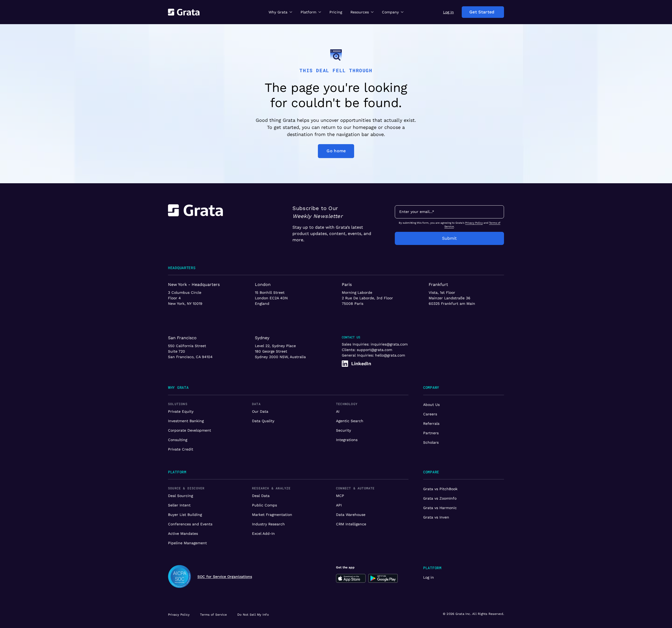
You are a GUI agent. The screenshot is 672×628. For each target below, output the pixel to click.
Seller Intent (179, 505)
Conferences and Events (190, 524)
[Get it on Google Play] (383, 578)
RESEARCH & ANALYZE (271, 488)
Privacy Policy (474, 222)
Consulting (177, 440)
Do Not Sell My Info (253, 614)
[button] (280, 12)
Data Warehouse (350, 514)
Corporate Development (189, 430)
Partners (431, 433)
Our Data (260, 411)
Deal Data (261, 496)
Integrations (347, 440)
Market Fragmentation (272, 514)
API (339, 505)
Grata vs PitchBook (440, 489)
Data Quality (263, 421)
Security (343, 430)
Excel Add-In (263, 533)
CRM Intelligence (351, 524)
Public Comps (264, 505)
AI (337, 411)
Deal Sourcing (180, 496)
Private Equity (180, 411)
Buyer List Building (185, 514)
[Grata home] (184, 12)
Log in (428, 577)
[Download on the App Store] (351, 578)
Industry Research (268, 524)
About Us (431, 404)
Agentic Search (349, 421)
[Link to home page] (195, 224)
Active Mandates (183, 533)
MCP (340, 496)
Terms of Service (213, 614)
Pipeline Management (187, 543)
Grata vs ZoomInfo (439, 498)
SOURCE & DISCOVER (186, 488)
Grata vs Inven (436, 517)
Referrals (431, 423)
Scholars (431, 442)
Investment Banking (186, 421)
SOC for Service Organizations (224, 576)
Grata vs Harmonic (440, 508)
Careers (430, 414)
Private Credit (180, 449)
